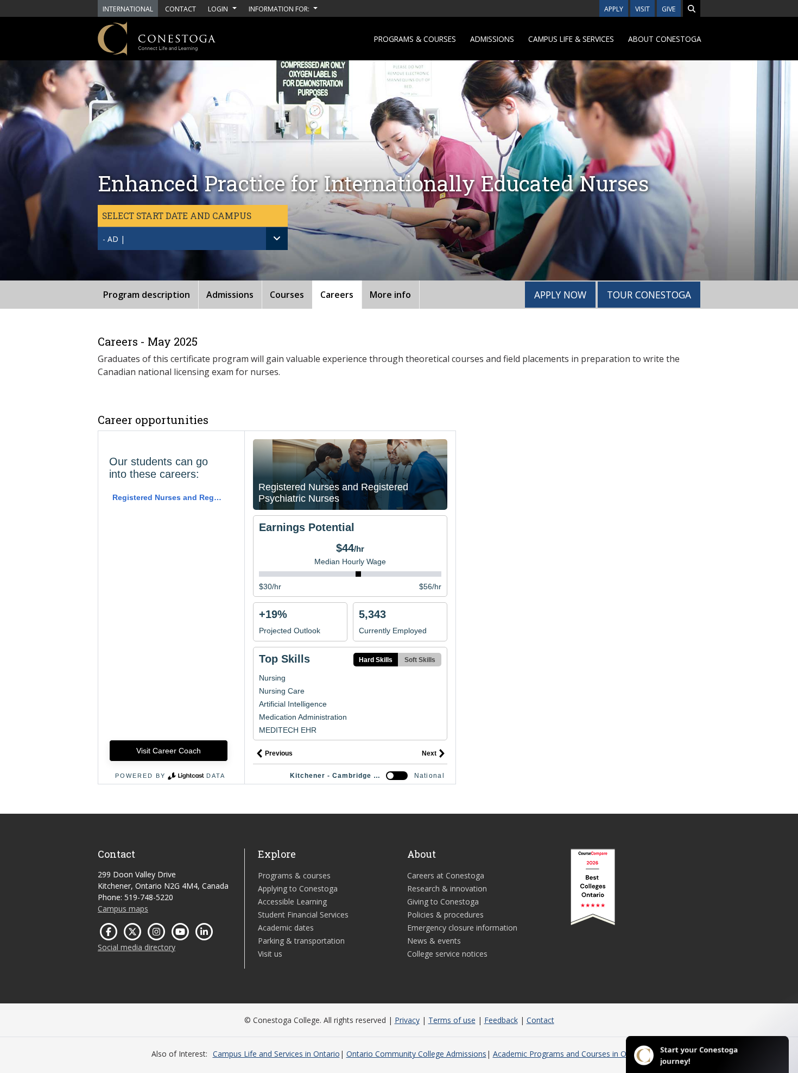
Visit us (270, 954)
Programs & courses (415, 39)
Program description (146, 295)
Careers (336, 295)
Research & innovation (447, 888)
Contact (540, 1020)
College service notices (447, 954)
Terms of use (452, 1020)
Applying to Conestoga (298, 888)
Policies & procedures (445, 914)
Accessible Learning (292, 901)
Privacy (407, 1020)
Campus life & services (571, 39)
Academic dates (286, 927)
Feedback (501, 1020)
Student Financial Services (303, 914)
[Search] (691, 8)
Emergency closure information (462, 927)
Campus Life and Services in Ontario (276, 1054)
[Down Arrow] (277, 238)
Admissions (492, 39)
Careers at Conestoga (445, 875)
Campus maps (123, 908)
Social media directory (136, 947)
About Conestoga (664, 39)
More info (390, 295)
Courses (287, 295)
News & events (434, 940)
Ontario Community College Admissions (416, 1054)
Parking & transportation (301, 940)
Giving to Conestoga (443, 901)
